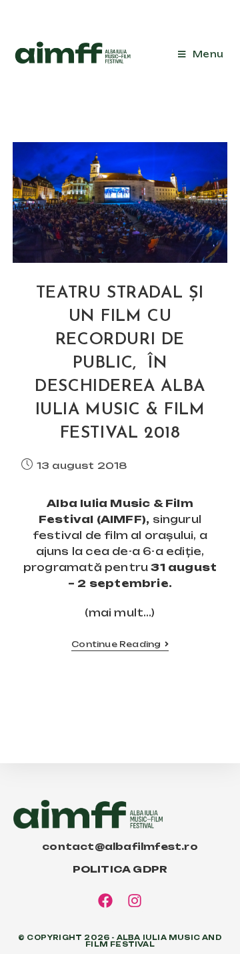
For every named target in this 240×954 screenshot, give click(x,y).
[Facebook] (105, 900)
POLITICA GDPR (120, 869)
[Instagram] (135, 900)
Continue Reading (119, 644)
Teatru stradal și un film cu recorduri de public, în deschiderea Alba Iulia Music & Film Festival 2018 (120, 363)
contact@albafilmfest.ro (120, 846)
